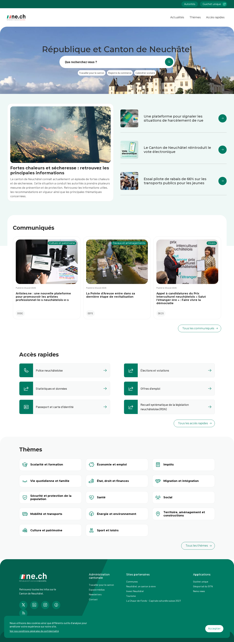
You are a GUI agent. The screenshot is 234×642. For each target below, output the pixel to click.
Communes (132, 581)
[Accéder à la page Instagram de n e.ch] (45, 605)
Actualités (177, 17)
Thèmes (195, 17)
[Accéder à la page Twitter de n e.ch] (23, 605)
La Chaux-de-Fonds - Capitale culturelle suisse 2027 (153, 600)
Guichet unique (212, 4)
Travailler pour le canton (101, 584)
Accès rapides (215, 17)
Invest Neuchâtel (135, 591)
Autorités (189, 4)
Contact (93, 599)
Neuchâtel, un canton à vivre (141, 586)
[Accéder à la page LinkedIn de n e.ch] (34, 605)
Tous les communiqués (198, 328)
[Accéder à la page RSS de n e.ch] (23, 613)
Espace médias (97, 589)
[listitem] (64, 370)
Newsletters (95, 594)
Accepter (214, 628)
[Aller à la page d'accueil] (16, 17)
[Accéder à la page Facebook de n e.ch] (56, 605)
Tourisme (131, 595)
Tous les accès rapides (193, 423)
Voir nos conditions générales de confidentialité (34, 631)
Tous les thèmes (197, 545)
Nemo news (199, 591)
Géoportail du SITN (203, 586)
